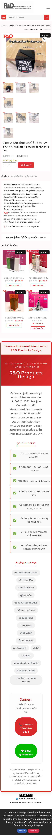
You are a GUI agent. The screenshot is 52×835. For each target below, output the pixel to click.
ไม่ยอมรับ (33, 830)
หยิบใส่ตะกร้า (26, 165)
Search (46, 17)
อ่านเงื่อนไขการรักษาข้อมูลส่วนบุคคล (32, 824)
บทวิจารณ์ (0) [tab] (31, 176)
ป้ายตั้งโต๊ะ (21, 237)
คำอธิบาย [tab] (5, 176)
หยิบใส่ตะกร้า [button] (14, 285)
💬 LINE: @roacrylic (26, 752)
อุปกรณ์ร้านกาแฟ (37, 237)
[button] (44, 39)
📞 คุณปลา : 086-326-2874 (26, 728)
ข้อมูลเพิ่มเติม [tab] (17, 176)
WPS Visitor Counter (32, 802)
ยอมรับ (22, 830)
